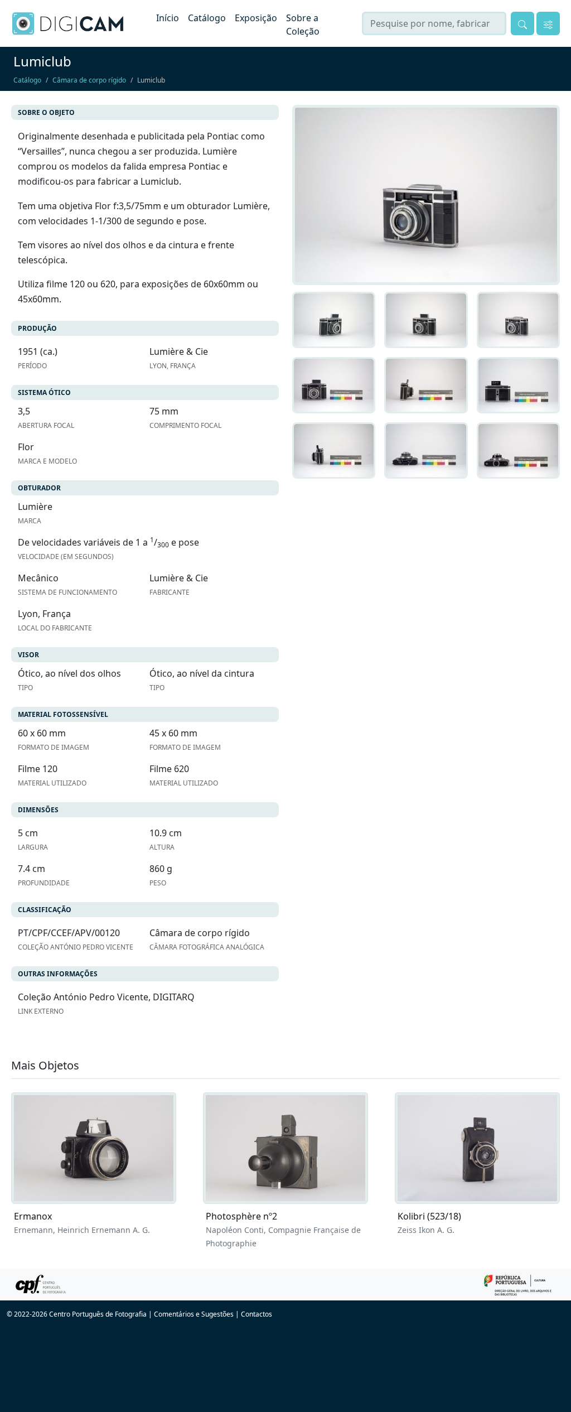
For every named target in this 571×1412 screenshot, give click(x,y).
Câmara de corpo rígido (89, 80)
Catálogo (207, 18)
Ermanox (33, 1216)
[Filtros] (548, 23)
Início (167, 18)
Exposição (256, 18)
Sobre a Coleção (303, 24)
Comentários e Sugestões (194, 1314)
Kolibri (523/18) (429, 1216)
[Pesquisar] (522, 23)
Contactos (256, 1314)
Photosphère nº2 (241, 1216)
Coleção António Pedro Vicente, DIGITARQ (106, 997)
